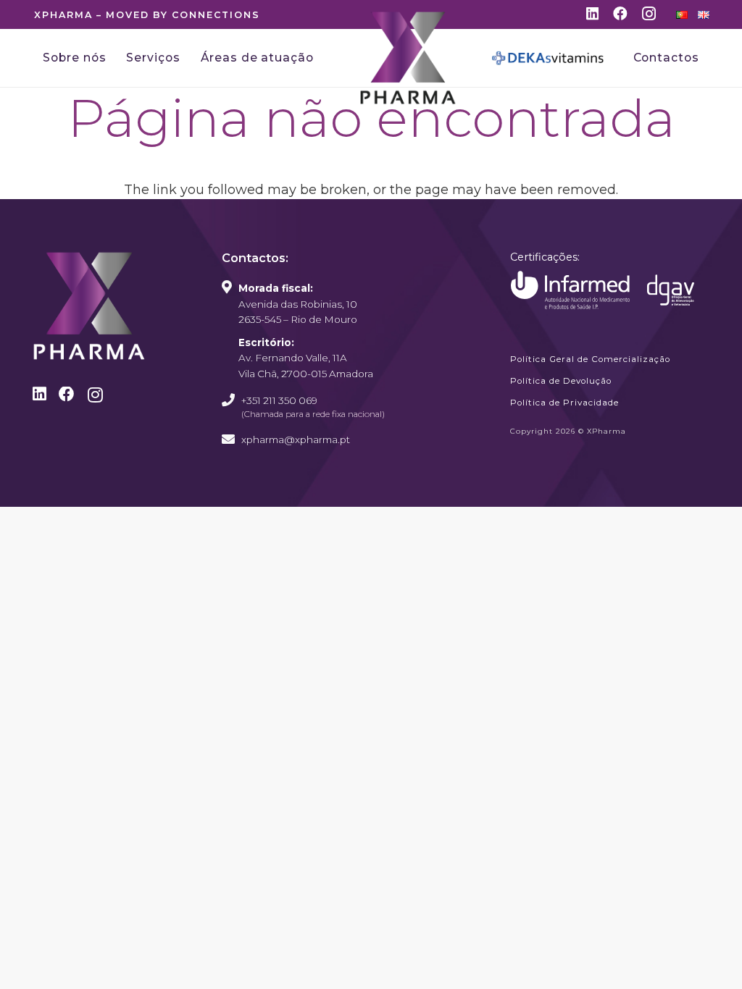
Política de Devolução (561, 381)
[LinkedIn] (592, 14)
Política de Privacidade (564, 402)
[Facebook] (620, 14)
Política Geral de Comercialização (590, 359)
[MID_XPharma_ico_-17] (570, 290)
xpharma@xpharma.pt (295, 439)
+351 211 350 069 (279, 400)
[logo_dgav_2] (670, 290)
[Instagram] (649, 14)
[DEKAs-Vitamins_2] (548, 58)
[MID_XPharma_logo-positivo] (408, 58)
